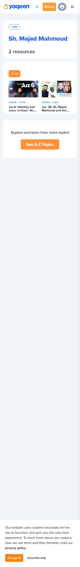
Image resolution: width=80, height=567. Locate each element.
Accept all (14, 558)
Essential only (37, 558)
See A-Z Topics (40, 144)
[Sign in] (62, 7)
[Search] (36, 7)
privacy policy (15, 547)
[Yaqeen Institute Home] (16, 6)
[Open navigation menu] (72, 7)
